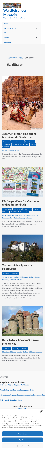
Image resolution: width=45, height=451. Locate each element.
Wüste (17, 150)
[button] (42, 412)
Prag (11, 218)
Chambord (6, 352)
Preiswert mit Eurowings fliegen (11, 400)
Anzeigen (7, 42)
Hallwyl (32, 277)
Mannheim (6, 218)
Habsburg (16, 277)
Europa (15, 348)
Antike (4, 150)
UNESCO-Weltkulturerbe (19, 212)
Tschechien (28, 209)
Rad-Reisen (18, 209)
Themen (7, 33)
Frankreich (6, 348)
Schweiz (6, 273)
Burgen (8, 215)
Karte (37, 215)
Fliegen (6, 37)
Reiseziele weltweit (10, 28)
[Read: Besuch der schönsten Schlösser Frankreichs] (22, 321)
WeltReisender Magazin (15, 12)
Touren (19, 279)
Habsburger (24, 277)
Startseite (12, 57)
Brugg (10, 277)
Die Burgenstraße (29, 215)
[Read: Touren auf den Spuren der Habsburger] (22, 248)
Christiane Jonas (17, 142)
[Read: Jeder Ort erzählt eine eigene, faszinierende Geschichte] (22, 103)
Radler (16, 218)
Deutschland (7, 209)
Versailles (39, 352)
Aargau (4, 277)
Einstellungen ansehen (22, 446)
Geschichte (7, 144)
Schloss (25, 352)
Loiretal (19, 352)
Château (13, 352)
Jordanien (6, 142)
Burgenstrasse (17, 215)
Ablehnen (22, 440)
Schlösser (10, 150)
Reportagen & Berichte (21, 144)
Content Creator (22, 409)
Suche (6, 24)
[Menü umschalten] (35, 28)
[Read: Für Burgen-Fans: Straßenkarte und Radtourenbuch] (22, 182)
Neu (21, 57)
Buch (4, 215)
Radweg (22, 218)
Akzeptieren (22, 434)
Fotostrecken (29, 142)
